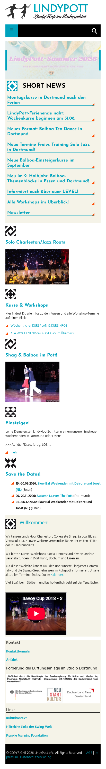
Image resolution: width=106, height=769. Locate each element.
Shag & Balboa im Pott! (31, 355)
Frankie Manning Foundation (27, 735)
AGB (89, 753)
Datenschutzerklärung (35, 757)
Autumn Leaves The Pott (55, 496)
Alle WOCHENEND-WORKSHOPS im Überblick (42, 333)
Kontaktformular (18, 651)
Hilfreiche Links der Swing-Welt (29, 727)
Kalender (57, 575)
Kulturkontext (16, 718)
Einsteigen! (17, 423)
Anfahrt (11, 660)
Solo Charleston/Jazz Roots (35, 242)
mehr (14, 452)
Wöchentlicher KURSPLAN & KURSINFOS (39, 325)
